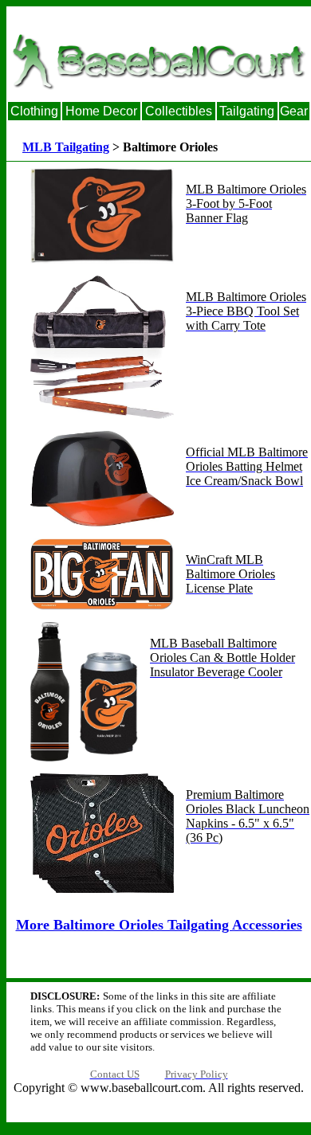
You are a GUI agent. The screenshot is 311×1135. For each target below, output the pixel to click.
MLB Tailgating (65, 147)
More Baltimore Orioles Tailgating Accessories (159, 925)
